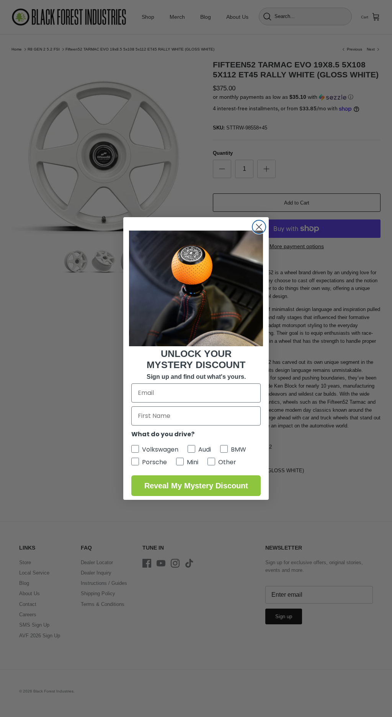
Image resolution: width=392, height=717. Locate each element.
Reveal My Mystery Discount (196, 485)
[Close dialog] (259, 227)
